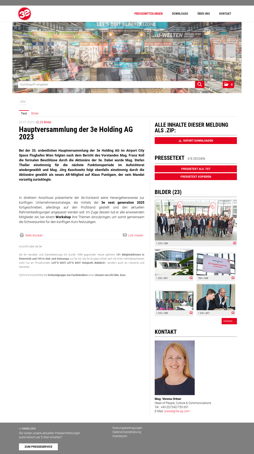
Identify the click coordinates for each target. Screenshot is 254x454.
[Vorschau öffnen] (196, 220)
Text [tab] (24, 113)
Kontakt (225, 13)
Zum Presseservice (38, 446)
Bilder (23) (168, 192)
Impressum (119, 436)
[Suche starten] (199, 84)
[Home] (24, 14)
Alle (22, 101)
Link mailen (135, 235)
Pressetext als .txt (195, 169)
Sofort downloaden (197, 140)
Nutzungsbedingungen (127, 428)
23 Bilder (45, 122)
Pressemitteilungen (148, 13)
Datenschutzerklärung (126, 432)
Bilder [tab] (35, 113)
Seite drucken (34, 235)
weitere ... (229, 321)
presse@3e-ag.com (177, 411)
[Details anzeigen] (233, 243)
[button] (228, 84)
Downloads (180, 13)
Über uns (203, 13)
